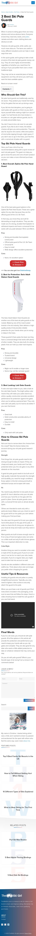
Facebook (2, 924)
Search (3, 704)
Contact (3, 919)
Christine (11, 25)
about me (26, 741)
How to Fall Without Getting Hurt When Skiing (18, 774)
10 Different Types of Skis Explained (18, 791)
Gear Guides (9, 12)
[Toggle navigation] (33, 2)
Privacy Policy (28, 933)
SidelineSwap (25, 270)
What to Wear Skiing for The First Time (18, 808)
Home (3, 12)
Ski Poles (16, 12)
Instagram (5, 924)
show (11, 88)
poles (27, 36)
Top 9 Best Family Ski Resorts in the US (18, 757)
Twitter (8, 924)
